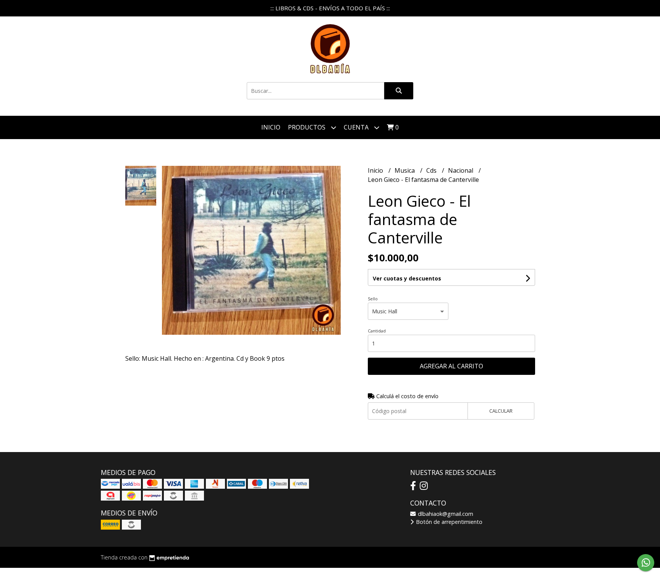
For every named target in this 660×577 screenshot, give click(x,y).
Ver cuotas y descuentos (407, 278)
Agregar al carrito (451, 366)
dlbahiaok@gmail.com (444, 513)
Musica (405, 170)
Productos (307, 127)
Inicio (270, 127)
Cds (432, 170)
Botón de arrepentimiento (448, 521)
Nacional (461, 170)
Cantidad (377, 331)
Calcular (501, 410)
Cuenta (357, 127)
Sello (373, 298)
